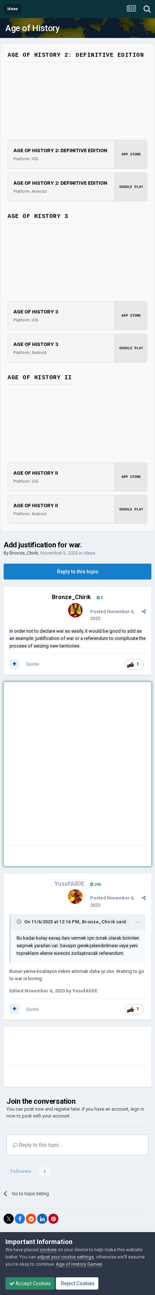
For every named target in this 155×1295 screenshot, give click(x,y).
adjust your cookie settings (65, 1257)
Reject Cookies (77, 1283)
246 (97, 884)
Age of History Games (79, 1264)
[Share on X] (9, 1219)
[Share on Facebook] (20, 1219)
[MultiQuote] (14, 664)
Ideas (89, 553)
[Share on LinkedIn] (42, 1219)
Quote (32, 664)
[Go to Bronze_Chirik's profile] (75, 610)
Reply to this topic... (40, 1145)
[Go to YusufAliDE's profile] (75, 896)
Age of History (32, 28)
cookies (48, 1249)
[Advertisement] (77, 765)
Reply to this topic (77, 571)
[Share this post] (144, 611)
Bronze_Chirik (24, 553)
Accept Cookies (32, 1283)
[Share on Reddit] (31, 1219)
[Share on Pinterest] (53, 1219)
